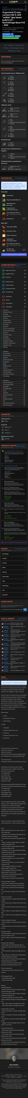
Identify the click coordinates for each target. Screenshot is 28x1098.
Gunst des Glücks (7, 322)
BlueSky (12, 1074)
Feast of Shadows (6, 34)
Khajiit (6, 421)
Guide (18, 51)
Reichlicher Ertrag (7, 334)
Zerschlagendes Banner (13, 212)
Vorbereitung (6, 376)
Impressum (20, 1076)
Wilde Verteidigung (7, 405)
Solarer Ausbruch (12, 235)
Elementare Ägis (7, 355)
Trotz (4, 401)
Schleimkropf (5, 140)
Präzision (5, 368)
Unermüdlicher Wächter (8, 403)
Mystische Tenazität (8, 394)
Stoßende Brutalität (7, 399)
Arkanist (10, 186)
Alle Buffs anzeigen (22, 618)
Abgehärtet (5, 351)
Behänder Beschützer (8, 382)
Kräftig (4, 363)
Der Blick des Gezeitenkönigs (11, 249)
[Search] (25, 2)
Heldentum (20, 214)
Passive (22, 48)
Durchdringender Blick (8, 384)
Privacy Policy (18, 1074)
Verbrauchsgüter (14, 48)
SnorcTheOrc (7, 31)
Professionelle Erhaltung (8, 330)
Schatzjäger (6, 336)
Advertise (13, 1077)
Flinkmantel (10, 195)
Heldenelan (5, 392)
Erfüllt (11, 121)
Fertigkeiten (11, 45)
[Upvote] (26, 6)
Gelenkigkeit (6, 386)
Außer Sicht (6, 310)
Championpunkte (19, 45)
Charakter (6, 48)
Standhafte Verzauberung (9, 343)
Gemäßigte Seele (7, 388)
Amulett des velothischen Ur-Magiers (11, 150)
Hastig (4, 390)
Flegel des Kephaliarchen (14, 200)
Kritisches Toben (11, 231)
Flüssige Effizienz (7, 320)
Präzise (11, 109)
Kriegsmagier (6, 361)
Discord (7, 1074)
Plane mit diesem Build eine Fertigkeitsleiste (14, 254)
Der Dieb (7, 439)
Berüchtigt (5, 314)
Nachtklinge (17, 36)
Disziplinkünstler (7, 316)
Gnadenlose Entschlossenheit (12, 239)
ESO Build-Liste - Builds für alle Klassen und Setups (12, 8)
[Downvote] (26, 10)
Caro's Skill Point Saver (10, 606)
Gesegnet (5, 357)
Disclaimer (19, 1077)
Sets (5, 45)
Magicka (12, 79)
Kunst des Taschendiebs (9, 328)
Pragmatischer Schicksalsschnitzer (12, 209)
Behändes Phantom (7, 312)
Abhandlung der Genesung (11, 204)
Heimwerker (6, 324)
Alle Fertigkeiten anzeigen (21, 178)
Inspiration (5, 326)
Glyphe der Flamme (14, 111)
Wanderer (5, 347)
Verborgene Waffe (12, 227)
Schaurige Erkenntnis (8, 370)
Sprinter (5, 397)
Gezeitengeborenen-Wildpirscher (13, 73)
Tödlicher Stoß (6, 105)
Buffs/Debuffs (12, 51)
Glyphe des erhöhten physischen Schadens (17, 123)
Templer (17, 185)
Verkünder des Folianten (19, 186)
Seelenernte (10, 218)
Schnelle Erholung (7, 372)
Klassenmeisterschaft (13, 214)
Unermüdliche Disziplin (8, 374)
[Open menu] (2, 2)
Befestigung (6, 380)
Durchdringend (6, 353)
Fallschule (5, 318)
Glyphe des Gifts (14, 116)
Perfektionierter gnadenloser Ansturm (11, 162)
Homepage (4, 7)
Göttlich (12, 77)
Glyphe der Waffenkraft (15, 169)
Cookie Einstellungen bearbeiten (8, 1076)
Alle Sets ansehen (23, 68)
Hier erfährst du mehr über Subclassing (11, 187)
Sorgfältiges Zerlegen (8, 341)
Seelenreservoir (6, 339)
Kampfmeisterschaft (8, 359)
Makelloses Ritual (7, 365)
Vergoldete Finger (7, 345)
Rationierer (5, 332)
